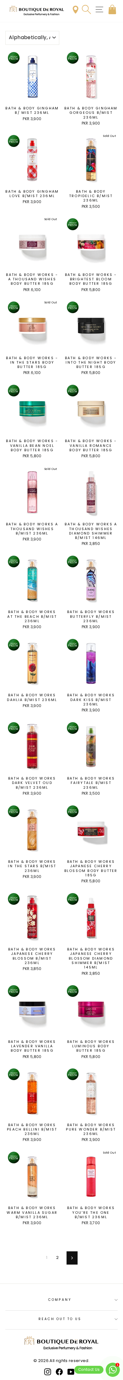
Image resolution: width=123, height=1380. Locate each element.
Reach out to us (59, 1319)
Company (60, 1299)
